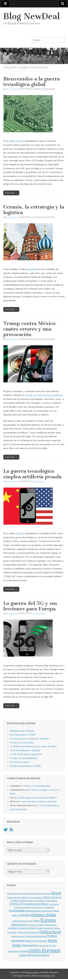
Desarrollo (49, 907)
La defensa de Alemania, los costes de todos (33, 746)
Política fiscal (50, 932)
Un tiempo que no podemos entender (29, 738)
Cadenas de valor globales (17, 898)
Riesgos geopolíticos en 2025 (25, 766)
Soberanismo (30, 945)
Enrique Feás (12, 89)
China (46, 897)
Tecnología (44, 945)
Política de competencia (28, 932)
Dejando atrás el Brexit (22, 730)
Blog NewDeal (31, 16)
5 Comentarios (38, 613)
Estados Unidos (43, 915)
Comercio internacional (22, 900)
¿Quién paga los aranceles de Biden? (37, 797)
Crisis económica (22, 907)
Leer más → (11, 193)
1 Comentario (38, 481)
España (24, 915)
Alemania (11, 894)
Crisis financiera (37, 907)
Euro (37, 920)
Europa (48, 920)
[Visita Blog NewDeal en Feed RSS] (11, 830)
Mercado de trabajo (26, 928)
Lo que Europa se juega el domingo (38, 801)
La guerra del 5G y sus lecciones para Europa (30, 606)
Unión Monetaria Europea (34, 955)
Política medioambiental (36, 936)
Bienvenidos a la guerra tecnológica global (31, 81)
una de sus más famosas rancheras (44, 395)
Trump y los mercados (21, 742)
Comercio (56, 897)
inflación (41, 925)
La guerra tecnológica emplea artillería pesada (32, 474)
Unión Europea (44, 950)
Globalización (19, 924)
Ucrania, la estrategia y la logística (33, 209)
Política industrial (17, 936)
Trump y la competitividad (23, 758)
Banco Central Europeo (26, 893)
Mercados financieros (44, 928)
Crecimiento (54, 904)
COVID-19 (15, 903)
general (32, 269)
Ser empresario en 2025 (22, 734)
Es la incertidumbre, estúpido (25, 750)
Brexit (56, 893)
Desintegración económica (38, 910)
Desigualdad (16, 910)
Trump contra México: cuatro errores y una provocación (29, 328)
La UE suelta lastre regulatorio (26, 754)
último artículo (16, 141)
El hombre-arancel (19, 762)
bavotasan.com (48, 976)
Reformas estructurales (36, 941)
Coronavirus (51, 900)
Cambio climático (35, 898)
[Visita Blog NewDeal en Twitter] (5, 830)
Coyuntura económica (36, 903)
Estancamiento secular (22, 921)
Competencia (39, 901)
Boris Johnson (44, 893)
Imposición (33, 925)
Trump (24, 951)
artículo (20, 533)
